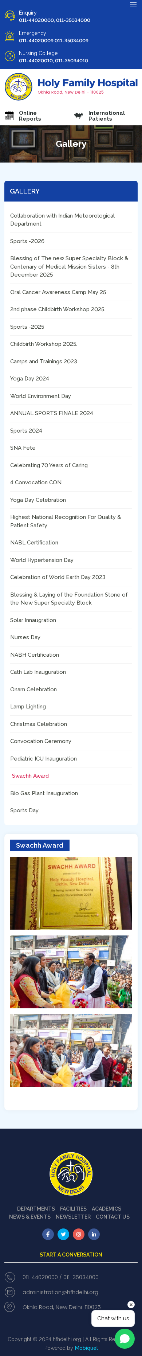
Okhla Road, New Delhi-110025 (62, 1307)
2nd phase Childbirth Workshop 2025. (57, 309)
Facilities (73, 1209)
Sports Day (24, 810)
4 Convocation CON (36, 482)
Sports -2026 (27, 241)
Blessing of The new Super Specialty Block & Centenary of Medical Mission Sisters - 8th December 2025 (69, 266)
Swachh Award (30, 776)
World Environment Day (40, 396)
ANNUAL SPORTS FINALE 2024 (51, 413)
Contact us (113, 1217)
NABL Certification (34, 542)
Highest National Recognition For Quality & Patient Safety (65, 521)
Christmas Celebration (38, 724)
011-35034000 (81, 1277)
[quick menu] (133, 4)
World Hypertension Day (42, 560)
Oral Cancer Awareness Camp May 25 (58, 292)
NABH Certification (34, 655)
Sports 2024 (26, 430)
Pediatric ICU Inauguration (43, 758)
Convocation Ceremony (40, 741)
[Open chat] (125, 1339)
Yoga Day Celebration (38, 500)
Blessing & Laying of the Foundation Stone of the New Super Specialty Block (69, 598)
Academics (106, 1209)
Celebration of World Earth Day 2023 (58, 577)
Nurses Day (25, 637)
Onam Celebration (33, 689)
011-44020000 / (42, 1277)
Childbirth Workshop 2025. (43, 344)
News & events (30, 1217)
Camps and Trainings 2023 (43, 361)
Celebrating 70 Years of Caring (49, 465)
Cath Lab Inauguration (38, 672)
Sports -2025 (27, 327)
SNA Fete (23, 448)
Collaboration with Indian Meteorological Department (62, 219)
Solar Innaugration (33, 620)
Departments (36, 1209)
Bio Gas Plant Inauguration (44, 793)
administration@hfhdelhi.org (60, 1292)
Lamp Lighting (28, 706)
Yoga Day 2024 (29, 378)
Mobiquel (86, 1348)
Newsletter (73, 1217)
